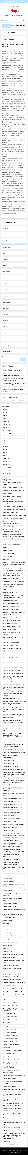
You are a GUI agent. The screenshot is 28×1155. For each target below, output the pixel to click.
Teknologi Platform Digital (9, 1086)
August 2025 (6, 443)
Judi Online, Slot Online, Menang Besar (12, 620)
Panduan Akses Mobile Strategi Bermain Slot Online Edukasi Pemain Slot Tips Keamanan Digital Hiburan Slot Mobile (14, 774)
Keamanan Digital (7, 664)
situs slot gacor (7, 271)
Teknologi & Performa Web (9, 1032)
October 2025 (6, 437)
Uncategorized (6, 1141)
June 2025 (5, 449)
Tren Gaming (6, 1130)
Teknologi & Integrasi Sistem (10, 1016)
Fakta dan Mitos (7, 559)
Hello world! (21, 400)
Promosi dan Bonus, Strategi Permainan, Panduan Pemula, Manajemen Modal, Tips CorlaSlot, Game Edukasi (13, 916)
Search (4, 357)
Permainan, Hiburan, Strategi (10, 903)
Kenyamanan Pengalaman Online (11, 698)
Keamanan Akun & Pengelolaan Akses (12, 657)
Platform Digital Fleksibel (9, 906)
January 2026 (6, 427)
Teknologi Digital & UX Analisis (11, 1063)
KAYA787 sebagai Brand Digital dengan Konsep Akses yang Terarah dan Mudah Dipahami (13, 389)
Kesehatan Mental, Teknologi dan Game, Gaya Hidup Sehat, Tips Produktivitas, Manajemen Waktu (14, 728)
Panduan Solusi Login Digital (10, 827)
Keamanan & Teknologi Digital (10, 645)
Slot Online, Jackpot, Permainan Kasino (13, 954)
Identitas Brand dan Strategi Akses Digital (13, 603)
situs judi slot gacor (8, 933)
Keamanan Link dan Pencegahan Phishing (13, 684)
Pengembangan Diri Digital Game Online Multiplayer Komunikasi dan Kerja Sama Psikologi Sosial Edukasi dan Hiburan (13, 845)
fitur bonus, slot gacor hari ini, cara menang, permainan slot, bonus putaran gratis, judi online (14, 564)
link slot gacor (6, 247)
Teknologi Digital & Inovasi (9, 1053)
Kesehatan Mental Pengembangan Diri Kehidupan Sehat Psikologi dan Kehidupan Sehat (13, 709)
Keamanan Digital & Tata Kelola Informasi (13, 673)
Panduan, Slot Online (8, 830)
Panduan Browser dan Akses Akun (11, 801)
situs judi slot (6, 929)
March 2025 (6, 458)
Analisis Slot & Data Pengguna (10, 512)
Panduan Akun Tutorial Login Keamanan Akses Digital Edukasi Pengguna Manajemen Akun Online (14, 788)
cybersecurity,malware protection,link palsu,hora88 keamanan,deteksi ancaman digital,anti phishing (13, 536)
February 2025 (6, 461)
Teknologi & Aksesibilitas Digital (11, 1006)
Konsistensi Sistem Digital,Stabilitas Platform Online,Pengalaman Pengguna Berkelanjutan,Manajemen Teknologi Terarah (14, 735)
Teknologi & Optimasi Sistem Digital (12, 1026)
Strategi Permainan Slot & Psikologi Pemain (14, 992)
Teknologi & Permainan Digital (10, 1035)
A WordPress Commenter (9, 400)
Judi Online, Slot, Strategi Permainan (12, 626)
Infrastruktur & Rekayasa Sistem (11, 606)
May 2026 (5, 415)
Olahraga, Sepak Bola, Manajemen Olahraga (14, 752)
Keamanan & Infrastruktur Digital (11, 642)
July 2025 (5, 446)
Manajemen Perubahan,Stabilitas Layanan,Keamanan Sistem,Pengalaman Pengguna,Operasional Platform (13, 744)
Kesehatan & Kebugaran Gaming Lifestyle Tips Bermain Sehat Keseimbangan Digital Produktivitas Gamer (14, 703)
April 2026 (5, 418)
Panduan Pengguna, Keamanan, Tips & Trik (13, 824)
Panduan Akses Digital (8, 763)
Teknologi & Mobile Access (10, 1023)
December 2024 (7, 467)
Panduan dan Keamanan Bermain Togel (12, 804)
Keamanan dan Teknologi (9, 661)
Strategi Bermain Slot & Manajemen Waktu (13, 988)
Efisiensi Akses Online (8, 553)
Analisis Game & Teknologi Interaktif (12, 496)
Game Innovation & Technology (11, 578)
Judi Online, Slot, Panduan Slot (10, 623)
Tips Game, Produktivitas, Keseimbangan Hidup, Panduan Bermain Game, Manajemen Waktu (14, 1122)
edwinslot (5, 547)
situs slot (5, 290)
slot (4, 253)
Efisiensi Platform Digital (9, 556)
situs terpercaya (7, 302)
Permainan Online (7, 878)
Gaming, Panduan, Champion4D (11, 600)
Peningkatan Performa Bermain (11, 859)
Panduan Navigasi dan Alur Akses (11, 812)
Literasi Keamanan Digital (9, 740)
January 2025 (6, 464)
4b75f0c (6, 49)
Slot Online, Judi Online (9, 957)
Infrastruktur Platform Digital (10, 617)
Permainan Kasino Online (9, 875)
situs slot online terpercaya (10, 942)
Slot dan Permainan (8, 945)
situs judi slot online (8, 936)
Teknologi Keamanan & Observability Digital (14, 1075)
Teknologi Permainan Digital (10, 1078)
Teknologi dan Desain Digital (10, 1041)
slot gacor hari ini (7, 351)
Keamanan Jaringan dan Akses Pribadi (12, 681)
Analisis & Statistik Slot (9, 493)
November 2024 (7, 470)
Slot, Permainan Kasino (9, 985)
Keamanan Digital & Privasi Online (11, 670)
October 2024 (6, 474)
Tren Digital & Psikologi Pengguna (11, 1127)
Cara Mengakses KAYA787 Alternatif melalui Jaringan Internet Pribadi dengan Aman (12, 1)
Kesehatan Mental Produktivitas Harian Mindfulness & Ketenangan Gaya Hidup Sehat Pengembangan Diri (14, 716)
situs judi (5, 926)
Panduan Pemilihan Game (9, 815)
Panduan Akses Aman (8, 760)
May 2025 (5, 452)
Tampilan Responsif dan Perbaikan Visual (13, 995)
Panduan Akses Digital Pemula (10, 766)
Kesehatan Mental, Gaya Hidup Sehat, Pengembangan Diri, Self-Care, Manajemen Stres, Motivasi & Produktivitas (13, 722)
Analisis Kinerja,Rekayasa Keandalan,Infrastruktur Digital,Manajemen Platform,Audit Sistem (13, 501)
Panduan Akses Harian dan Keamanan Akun (14, 769)
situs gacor (6, 923)
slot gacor (5, 296)
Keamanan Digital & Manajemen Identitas (13, 667)
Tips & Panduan (7, 1118)
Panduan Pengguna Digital (9, 821)
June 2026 (5, 412)
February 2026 (6, 424)
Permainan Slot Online (8, 881)
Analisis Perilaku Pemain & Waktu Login (13, 506)
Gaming (5, 589)
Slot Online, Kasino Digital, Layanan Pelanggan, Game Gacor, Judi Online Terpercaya (12, 970)
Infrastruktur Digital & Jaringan (10, 609)
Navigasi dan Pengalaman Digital (11, 749)
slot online (5, 339)
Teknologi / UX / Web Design (10, 1002)
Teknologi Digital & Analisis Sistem (12, 1050)
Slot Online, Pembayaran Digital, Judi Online (14, 982)
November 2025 (7, 434)
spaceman (5, 326)
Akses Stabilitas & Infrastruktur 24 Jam (13, 487)
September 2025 (7, 440)
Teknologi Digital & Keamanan (10, 1056)
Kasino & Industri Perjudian (9, 629)
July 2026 (5, 409)
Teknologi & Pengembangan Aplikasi (12, 1029)
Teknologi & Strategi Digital (10, 1038)
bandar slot (5, 53)
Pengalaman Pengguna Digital (10, 840)
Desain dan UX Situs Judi (9, 541)
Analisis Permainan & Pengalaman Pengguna (14, 509)
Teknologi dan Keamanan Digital (11, 1044)
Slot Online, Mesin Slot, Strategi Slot (12, 979)
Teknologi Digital (7, 1047)
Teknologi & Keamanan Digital (10, 1020)
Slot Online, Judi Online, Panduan (11, 965)
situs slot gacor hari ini (9, 345)
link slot (5, 265)
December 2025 (7, 430)
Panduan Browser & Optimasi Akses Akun (13, 798)
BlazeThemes (17, 1152)
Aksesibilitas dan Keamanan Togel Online (13, 490)
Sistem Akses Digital (8, 920)
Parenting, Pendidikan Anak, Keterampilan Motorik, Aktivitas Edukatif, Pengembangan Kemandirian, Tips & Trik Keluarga (13, 835)
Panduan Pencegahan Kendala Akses (12, 818)
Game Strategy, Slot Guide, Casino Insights (13, 581)
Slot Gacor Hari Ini (7, 951)
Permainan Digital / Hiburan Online (11, 872)
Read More (4, 216)
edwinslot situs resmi (8, 550)
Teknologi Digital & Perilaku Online (11, 1059)
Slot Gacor (5, 259)
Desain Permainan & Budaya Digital (11, 544)
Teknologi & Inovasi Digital (9, 1013)
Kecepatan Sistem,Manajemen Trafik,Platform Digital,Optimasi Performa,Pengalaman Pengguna (14, 693)
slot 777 (5, 284)
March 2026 (6, 421)
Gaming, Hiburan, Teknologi (10, 592)
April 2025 (5, 455)
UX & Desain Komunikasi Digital (11, 1144)
